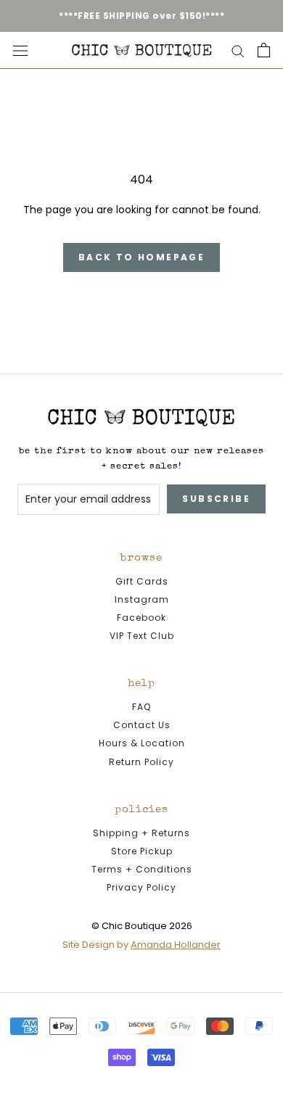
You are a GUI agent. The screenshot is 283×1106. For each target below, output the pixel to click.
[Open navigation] (20, 50)
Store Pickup (142, 851)
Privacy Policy (141, 887)
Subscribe (216, 498)
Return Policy (141, 762)
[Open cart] (264, 50)
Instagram (142, 599)
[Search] (238, 50)
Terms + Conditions (141, 869)
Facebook (141, 617)
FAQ (141, 706)
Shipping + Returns (141, 833)
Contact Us (142, 725)
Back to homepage (141, 257)
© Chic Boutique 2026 (141, 926)
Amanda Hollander (176, 945)
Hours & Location (142, 743)
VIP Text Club (142, 635)
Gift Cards (141, 581)
